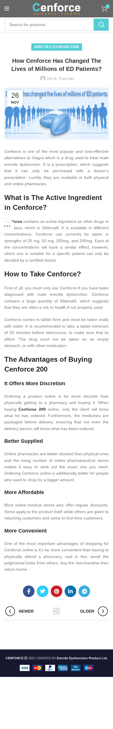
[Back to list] (56, 611)
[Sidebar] (7, 226)
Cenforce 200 (32, 409)
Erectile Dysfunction (56, 47)
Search (101, 25)
